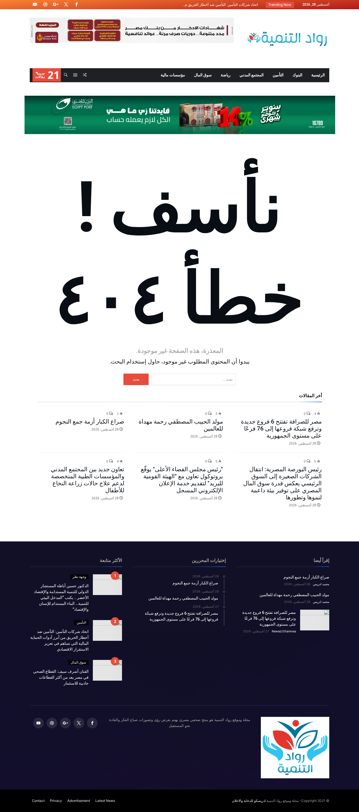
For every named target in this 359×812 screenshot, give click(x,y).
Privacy (56, 801)
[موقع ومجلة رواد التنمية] (287, 17)
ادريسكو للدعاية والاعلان (249, 801)
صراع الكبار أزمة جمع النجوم (90, 421)
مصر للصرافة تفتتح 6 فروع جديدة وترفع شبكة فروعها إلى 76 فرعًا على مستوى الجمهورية (281, 428)
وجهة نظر (79, 577)
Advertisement (78, 801)
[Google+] (55, 4)
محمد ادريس (321, 584)
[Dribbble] (45, 4)
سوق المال (78, 662)
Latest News (105, 801)
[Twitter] (65, 4)
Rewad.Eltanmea (284, 631)
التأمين (81, 622)
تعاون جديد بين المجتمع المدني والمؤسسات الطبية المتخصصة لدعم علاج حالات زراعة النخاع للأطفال (87, 480)
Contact (38, 801)
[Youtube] (34, 4)
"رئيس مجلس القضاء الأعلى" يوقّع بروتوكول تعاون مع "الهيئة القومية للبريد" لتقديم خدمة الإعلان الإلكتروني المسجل (182, 480)
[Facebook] (76, 4)
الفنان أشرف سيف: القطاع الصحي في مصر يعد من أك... (217, 5)
